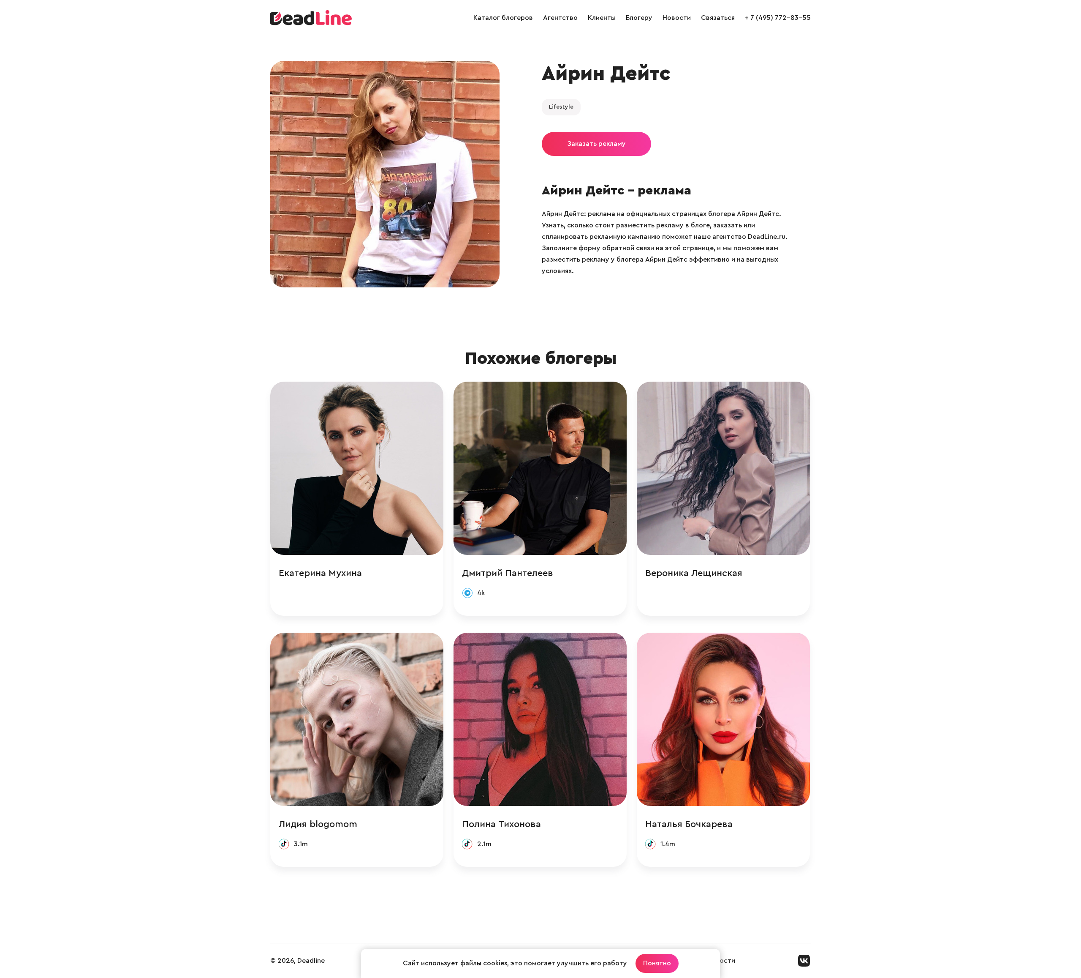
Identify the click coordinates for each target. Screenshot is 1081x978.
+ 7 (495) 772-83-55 (778, 17)
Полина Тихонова (501, 824)
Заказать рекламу (596, 143)
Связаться (718, 17)
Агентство (560, 17)
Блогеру (639, 17)
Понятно (657, 963)
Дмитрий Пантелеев (507, 573)
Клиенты (602, 17)
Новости (677, 17)
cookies (495, 963)
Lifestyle (561, 107)
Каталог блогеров (503, 17)
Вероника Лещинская (693, 573)
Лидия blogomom (318, 824)
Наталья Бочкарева (689, 824)
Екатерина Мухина (320, 573)
